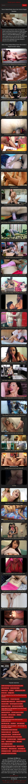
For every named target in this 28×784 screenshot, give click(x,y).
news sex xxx (5, 690)
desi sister (19, 741)
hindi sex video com (6, 732)
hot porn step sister (15, 699)
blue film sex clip (5, 723)
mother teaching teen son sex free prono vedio (12, 685)
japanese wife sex (6, 712)
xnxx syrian (4, 714)
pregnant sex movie (6, 706)
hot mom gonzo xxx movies (16, 703)
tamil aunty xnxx (12, 748)
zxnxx (3, 741)
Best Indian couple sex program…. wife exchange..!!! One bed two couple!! (14, 726)
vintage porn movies (6, 734)
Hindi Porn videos (12, 782)
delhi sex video (11, 714)
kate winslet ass (5, 688)
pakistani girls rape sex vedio (19, 751)
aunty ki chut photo (20, 701)
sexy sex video (5, 703)
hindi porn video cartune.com (8, 701)
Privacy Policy (17, 780)
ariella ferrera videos (10, 741)
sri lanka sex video (11, 739)
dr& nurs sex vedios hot (17, 706)
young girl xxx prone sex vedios (9, 753)
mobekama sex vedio (20, 690)
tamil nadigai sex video (7, 743)
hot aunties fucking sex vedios (8, 746)
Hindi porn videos (14, 2)
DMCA (3, 780)
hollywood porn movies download (9, 729)
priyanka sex (4, 748)
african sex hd (20, 746)
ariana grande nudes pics (7, 717)
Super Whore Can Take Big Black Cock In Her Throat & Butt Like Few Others (14, 709)
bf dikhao (11, 690)
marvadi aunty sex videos (17, 712)
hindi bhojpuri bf (5, 699)
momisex (4, 739)
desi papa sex (15, 732)
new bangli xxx (21, 748)
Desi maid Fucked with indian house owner (11, 736)
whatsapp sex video (6, 751)
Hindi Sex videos (21, 782)
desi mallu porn (20, 723)
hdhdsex (19, 714)
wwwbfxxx (13, 723)
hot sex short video (14, 688)
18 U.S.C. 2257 (9, 780)
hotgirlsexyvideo (21, 739)
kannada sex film (16, 734)
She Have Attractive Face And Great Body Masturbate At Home (14, 696)
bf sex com (4, 692)
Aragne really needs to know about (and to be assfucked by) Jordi (12, 720)
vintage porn (11, 692)
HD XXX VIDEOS (14, 775)
